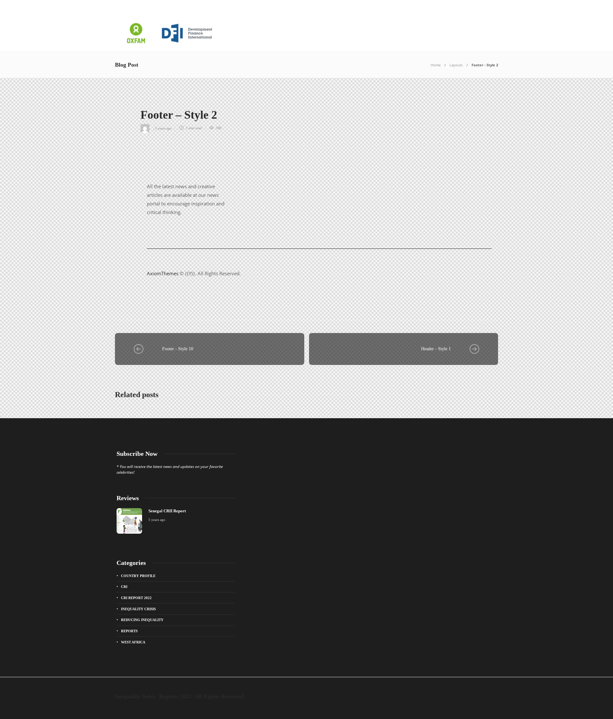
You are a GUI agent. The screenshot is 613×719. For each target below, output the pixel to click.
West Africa (133, 642)
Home (436, 65)
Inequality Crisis (138, 609)
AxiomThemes (162, 273)
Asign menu (127, 7)
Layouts (456, 65)
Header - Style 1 (436, 348)
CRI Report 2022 (136, 598)
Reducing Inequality (142, 620)
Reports (129, 631)
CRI (124, 587)
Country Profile (138, 576)
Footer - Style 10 (177, 348)
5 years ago (163, 128)
